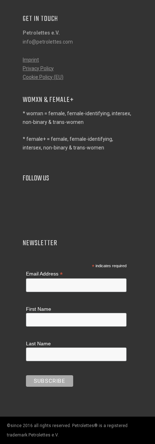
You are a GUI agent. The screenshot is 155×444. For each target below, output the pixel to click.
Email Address (44, 273)
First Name (38, 309)
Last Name (38, 343)
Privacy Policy (38, 68)
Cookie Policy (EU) (43, 77)
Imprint (31, 60)
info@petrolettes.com (48, 42)
